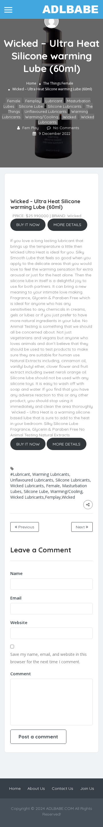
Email (15, 598)
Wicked (69, 117)
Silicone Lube (31, 106)
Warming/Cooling (41, 117)
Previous (25, 527)
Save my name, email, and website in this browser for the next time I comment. (48, 658)
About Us (36, 788)
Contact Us (62, 788)
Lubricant (53, 101)
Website (18, 622)
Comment (20, 673)
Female (67, 83)
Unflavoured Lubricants (45, 111)
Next (81, 527)
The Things (52, 83)
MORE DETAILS (67, 224)
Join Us (87, 788)
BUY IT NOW (28, 224)
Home (31, 83)
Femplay (33, 101)
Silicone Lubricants (64, 106)
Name (16, 573)
